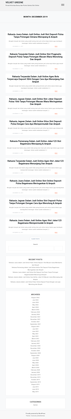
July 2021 (35, 329)
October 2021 (35, 321)
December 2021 (35, 317)
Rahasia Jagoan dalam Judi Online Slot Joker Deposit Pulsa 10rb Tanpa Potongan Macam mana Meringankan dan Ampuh (35, 101)
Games (35, 405)
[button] (62, 5)
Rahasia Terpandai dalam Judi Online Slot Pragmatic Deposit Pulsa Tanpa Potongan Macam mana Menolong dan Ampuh (35, 57)
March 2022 (35, 309)
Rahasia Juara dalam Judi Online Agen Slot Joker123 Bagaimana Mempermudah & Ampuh (35, 221)
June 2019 (35, 389)
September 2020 (35, 353)
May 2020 (35, 362)
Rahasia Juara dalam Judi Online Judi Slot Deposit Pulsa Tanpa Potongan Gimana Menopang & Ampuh (35, 35)
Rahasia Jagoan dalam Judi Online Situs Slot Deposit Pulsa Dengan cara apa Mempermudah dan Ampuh (35, 122)
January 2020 (35, 372)
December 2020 (35, 346)
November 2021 (35, 319)
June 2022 (35, 302)
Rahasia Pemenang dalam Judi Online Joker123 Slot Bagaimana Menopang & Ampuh (35, 142)
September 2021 (35, 324)
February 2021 (35, 341)
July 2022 (35, 300)
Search (35, 244)
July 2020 (35, 358)
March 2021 (35, 338)
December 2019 (35, 374)
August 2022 (35, 297)
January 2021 (35, 343)
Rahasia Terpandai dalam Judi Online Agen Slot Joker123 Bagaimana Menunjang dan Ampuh (35, 162)
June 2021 (35, 331)
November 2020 (35, 348)
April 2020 (35, 365)
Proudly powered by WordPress (35, 413)
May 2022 (35, 305)
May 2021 (35, 333)
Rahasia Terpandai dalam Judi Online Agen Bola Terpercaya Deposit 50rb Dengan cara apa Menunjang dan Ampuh (35, 79)
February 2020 (35, 370)
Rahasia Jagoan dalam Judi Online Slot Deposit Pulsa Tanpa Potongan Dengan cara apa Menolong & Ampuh (35, 201)
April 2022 (35, 307)
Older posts (35, 239)
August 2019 (35, 384)
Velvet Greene (14, 2)
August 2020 (35, 355)
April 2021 (35, 336)
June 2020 (35, 360)
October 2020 (35, 350)
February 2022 (35, 312)
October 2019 (35, 379)
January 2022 (35, 314)
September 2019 (35, 382)
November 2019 (35, 377)
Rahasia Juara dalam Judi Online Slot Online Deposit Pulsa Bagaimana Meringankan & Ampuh (35, 182)
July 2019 (35, 387)
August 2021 (35, 326)
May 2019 (35, 391)
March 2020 (35, 367)
